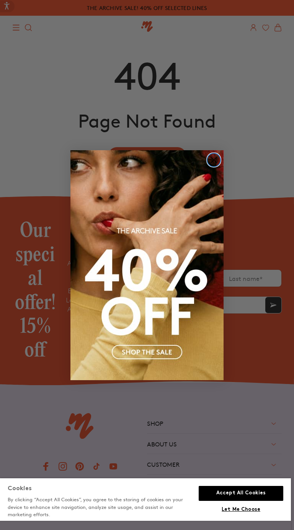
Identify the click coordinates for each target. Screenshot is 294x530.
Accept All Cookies (241, 493)
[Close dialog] (213, 160)
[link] (147, 265)
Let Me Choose (241, 509)
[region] (145, 504)
